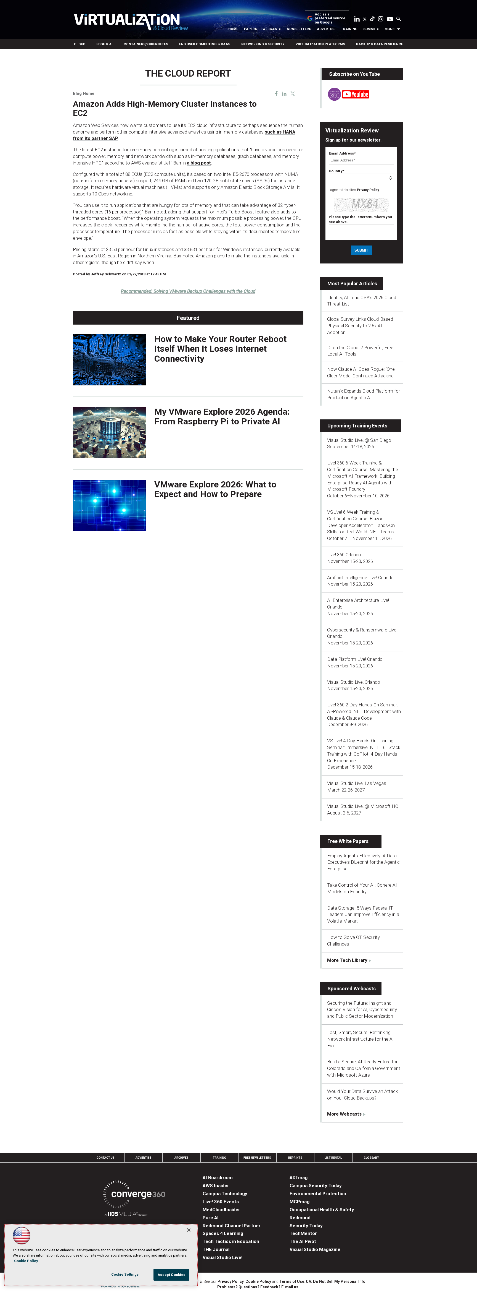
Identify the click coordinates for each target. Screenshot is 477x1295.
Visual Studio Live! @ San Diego (359, 440)
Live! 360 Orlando (344, 554)
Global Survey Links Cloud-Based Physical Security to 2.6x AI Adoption (360, 325)
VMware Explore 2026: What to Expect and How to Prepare (215, 489)
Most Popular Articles (352, 283)
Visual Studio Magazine (315, 1249)
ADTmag (299, 1177)
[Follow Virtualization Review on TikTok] (372, 20)
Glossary (371, 1157)
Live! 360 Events (221, 1201)
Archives (181, 1157)
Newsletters (299, 29)
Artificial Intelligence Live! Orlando (360, 577)
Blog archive (86, 65)
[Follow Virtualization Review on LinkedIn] (357, 20)
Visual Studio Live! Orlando (353, 682)
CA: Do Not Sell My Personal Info (335, 1281)
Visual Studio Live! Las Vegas (356, 783)
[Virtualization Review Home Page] (131, 22)
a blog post (199, 163)
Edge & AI (104, 44)
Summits (371, 29)
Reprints (295, 1157)
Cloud (79, 44)
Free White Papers (348, 841)
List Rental (333, 1157)
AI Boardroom (218, 1177)
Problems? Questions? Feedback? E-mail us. (258, 1287)
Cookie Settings (125, 1274)
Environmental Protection (318, 1193)
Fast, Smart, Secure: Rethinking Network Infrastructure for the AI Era (360, 1039)
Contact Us (106, 1157)
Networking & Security (263, 44)
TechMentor (303, 1233)
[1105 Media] (126, 1214)
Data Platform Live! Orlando (355, 659)
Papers (250, 29)
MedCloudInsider (221, 1209)
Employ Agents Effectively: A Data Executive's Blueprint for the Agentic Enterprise (363, 862)
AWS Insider (216, 1185)
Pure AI (211, 1217)
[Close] (189, 1230)
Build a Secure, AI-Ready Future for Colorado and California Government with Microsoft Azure (363, 1068)
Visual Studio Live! (223, 1257)
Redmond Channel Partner (232, 1225)
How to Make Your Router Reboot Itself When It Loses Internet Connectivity (220, 349)
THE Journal (216, 1249)
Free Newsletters (257, 1157)
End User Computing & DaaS (204, 44)
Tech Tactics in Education (231, 1241)
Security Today (306, 1225)
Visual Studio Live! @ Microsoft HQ (362, 806)
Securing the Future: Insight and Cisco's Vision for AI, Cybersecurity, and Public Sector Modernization (362, 1009)
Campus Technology (225, 1193)
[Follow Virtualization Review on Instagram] (380, 20)
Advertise (326, 29)
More (390, 29)
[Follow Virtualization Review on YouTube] (390, 19)
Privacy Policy (368, 190)
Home (233, 29)
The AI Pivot (303, 1241)
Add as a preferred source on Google (330, 18)
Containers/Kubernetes (146, 44)
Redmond (300, 1217)
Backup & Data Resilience (379, 44)
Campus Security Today (316, 1185)
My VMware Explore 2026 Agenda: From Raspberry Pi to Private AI (222, 416)
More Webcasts (344, 1114)
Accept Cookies (172, 1275)
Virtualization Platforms (320, 44)
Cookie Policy (258, 1281)
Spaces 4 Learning (223, 1233)
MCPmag (299, 1201)
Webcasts (272, 29)
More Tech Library (347, 960)
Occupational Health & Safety (322, 1209)
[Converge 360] (134, 1195)
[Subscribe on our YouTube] (345, 99)
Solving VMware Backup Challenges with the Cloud (188, 291)
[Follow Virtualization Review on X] (364, 19)
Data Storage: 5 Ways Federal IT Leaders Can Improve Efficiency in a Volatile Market (363, 914)
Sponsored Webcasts (351, 988)
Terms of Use (291, 1281)
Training (349, 29)
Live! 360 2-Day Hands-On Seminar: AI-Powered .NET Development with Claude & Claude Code (364, 711)
